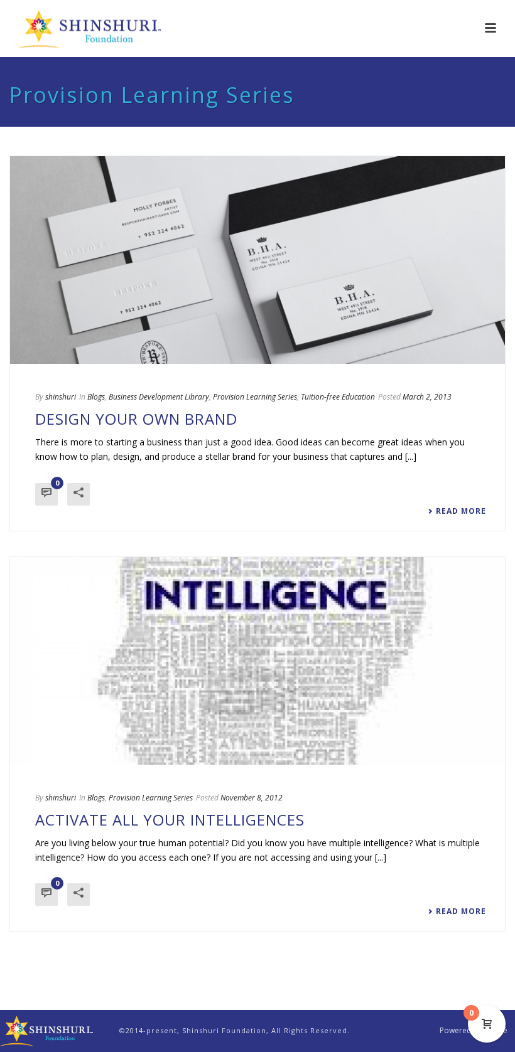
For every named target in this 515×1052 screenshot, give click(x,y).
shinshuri (60, 396)
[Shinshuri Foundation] (47, 1030)
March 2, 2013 (427, 396)
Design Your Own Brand (136, 418)
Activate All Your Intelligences (170, 819)
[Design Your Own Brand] (257, 260)
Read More (461, 511)
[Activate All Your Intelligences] (257, 661)
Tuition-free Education (338, 396)
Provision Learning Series (255, 396)
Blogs (96, 396)
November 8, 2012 (251, 797)
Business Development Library (159, 396)
